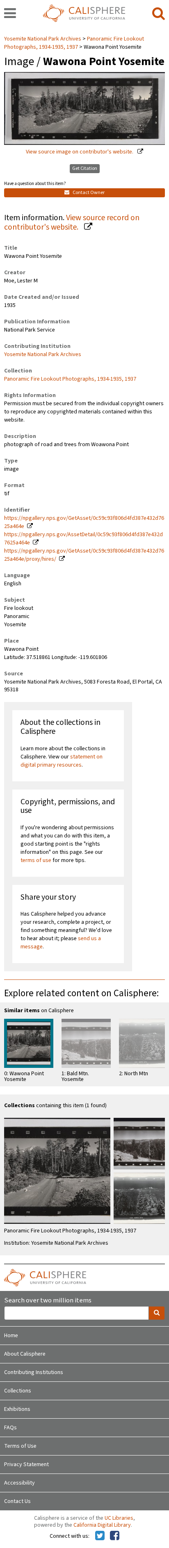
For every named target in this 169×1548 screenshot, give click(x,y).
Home (11, 1335)
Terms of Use (20, 1446)
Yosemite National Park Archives (43, 39)
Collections (17, 1391)
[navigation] (10, 14)
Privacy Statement (26, 1464)
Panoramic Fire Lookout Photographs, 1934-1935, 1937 (74, 43)
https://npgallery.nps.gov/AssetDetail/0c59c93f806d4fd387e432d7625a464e (83, 538)
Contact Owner (88, 192)
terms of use (36, 860)
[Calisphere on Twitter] (100, 1536)
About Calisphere (25, 1354)
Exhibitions (17, 1409)
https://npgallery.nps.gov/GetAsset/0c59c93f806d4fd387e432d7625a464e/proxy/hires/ (84, 555)
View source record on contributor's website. (71, 222)
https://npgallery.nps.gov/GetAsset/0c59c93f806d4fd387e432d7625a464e (84, 522)
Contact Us (17, 1501)
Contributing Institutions (33, 1372)
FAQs (10, 1428)
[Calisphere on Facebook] (114, 1536)
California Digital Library (102, 1525)
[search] (158, 14)
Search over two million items (47, 1300)
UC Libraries (119, 1518)
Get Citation (84, 168)
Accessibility (19, 1483)
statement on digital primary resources (62, 761)
